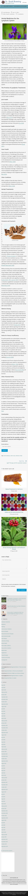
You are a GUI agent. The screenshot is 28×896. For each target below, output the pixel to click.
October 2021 (4, 787)
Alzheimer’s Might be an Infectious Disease (16, 673)
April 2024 (3, 716)
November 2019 (4, 841)
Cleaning (3, 626)
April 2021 (3, 801)
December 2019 (4, 839)
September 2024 (4, 704)
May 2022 (3, 770)
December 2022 (4, 754)
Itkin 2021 (4, 174)
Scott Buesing (6, 12)
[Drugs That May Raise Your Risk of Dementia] (3, 606)
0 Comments (20, 14)
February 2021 (4, 806)
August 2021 (3, 791)
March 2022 (3, 775)
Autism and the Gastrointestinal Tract (14, 512)
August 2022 (3, 763)
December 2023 (4, 725)
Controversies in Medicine (6, 629)
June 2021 (3, 796)
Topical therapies (4, 655)
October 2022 (4, 758)
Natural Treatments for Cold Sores (14, 489)
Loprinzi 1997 (14, 280)
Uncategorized (4, 659)
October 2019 (4, 844)
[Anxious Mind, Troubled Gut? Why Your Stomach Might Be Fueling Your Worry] (3, 613)
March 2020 (3, 832)
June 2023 (3, 739)
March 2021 (3, 803)
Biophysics (3, 624)
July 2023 (3, 737)
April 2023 (3, 744)
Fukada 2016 (17, 325)
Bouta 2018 (9, 117)
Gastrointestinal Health (5, 636)
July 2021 (3, 794)
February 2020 (4, 834)
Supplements (4, 652)
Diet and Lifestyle (4, 631)
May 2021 (3, 799)
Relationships (4, 650)
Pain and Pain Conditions (6, 648)
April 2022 (3, 772)
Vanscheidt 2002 (20, 370)
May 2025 (3, 685)
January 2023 (3, 751)
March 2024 (3, 718)
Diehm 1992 (15, 364)
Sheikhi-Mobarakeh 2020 (8, 265)
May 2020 (3, 827)
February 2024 (4, 720)
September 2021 (4, 789)
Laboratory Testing (5, 640)
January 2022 (3, 780)
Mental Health (4, 643)
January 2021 (3, 808)
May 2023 (3, 742)
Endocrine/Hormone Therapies (7, 633)
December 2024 (4, 697)
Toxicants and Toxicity (5, 657)
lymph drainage (7, 455)
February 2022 (4, 777)
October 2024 (4, 701)
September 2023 (4, 732)
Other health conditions (8, 14)
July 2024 (3, 708)
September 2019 (4, 846)
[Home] (1, 6)
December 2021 (4, 782)
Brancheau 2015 (6, 285)
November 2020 (4, 813)
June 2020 (3, 825)
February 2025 (4, 692)
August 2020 (3, 820)
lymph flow (12, 455)
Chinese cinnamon (11, 256)
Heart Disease (4, 638)
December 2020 (4, 810)
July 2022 (3, 765)
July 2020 (3, 822)
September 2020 (4, 818)
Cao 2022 (21, 123)
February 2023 (4, 749)
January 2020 (3, 836)
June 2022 (3, 768)
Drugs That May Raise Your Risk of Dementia (16, 606)
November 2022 (4, 756)
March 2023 (3, 746)
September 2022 (4, 761)
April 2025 (3, 687)
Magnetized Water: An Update (17, 675)
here (2, 411)
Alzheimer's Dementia (5, 621)
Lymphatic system (18, 455)
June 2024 (3, 711)
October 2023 (4, 730)
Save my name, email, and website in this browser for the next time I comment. (13, 585)
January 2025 (3, 694)
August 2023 (3, 734)
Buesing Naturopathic (7, 850)
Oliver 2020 (12, 161)
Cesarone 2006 (9, 357)
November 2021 (4, 784)
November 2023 (4, 727)
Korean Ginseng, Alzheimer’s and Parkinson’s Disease (14, 548)
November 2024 (4, 699)
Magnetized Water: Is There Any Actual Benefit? (14, 670)
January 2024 (3, 723)
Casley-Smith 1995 (6, 280)
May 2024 (3, 713)
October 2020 (4, 815)
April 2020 (3, 829)
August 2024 (3, 706)
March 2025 (3, 689)
